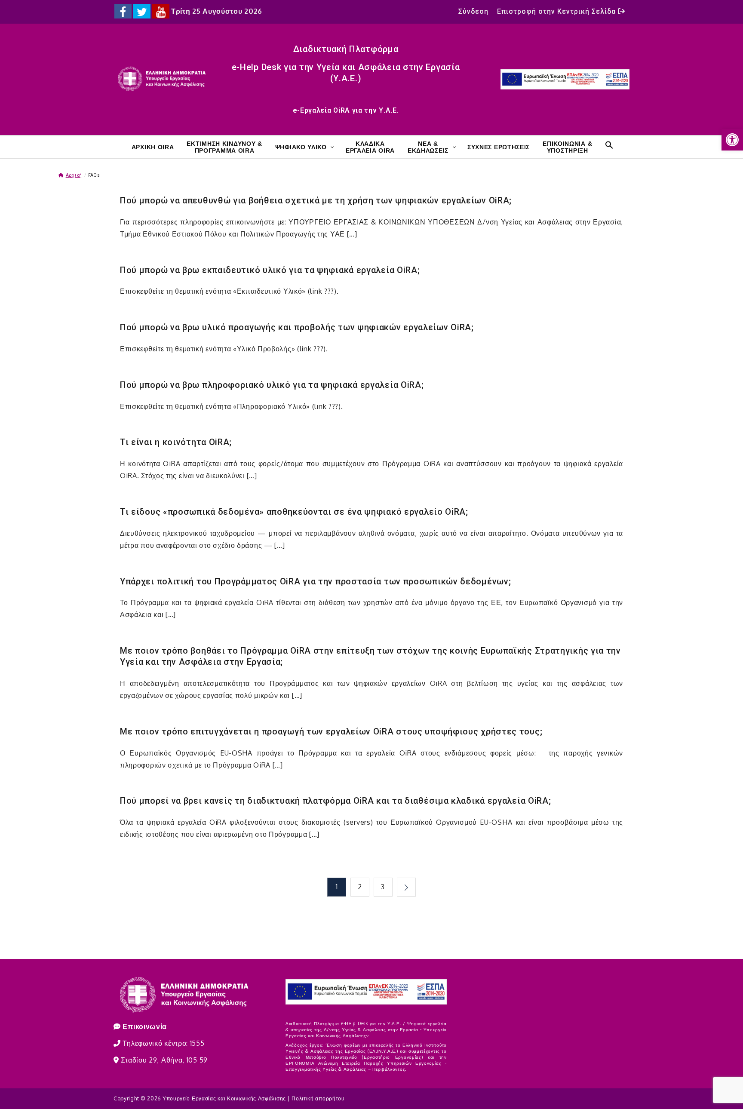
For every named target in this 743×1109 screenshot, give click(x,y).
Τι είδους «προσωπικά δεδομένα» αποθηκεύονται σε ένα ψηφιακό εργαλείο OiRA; (294, 512)
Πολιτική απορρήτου (318, 1098)
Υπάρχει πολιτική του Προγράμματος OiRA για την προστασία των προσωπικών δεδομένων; (315, 581)
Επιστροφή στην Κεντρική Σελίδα (557, 11)
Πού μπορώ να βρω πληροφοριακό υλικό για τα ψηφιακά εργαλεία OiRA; (272, 385)
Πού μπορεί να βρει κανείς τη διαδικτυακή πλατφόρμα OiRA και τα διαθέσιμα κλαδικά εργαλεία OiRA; (335, 801)
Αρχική (74, 175)
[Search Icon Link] (608, 145)
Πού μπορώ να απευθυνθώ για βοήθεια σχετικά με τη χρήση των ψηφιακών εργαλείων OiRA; (316, 200)
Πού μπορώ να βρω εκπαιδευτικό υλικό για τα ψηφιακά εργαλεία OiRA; (270, 270)
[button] (732, 140)
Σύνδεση (473, 11)
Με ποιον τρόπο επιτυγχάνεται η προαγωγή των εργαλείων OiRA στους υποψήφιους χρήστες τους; (331, 731)
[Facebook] (123, 11)
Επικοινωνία (145, 1026)
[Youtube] (160, 11)
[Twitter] (141, 11)
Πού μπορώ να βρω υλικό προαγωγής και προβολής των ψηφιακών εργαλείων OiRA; (297, 327)
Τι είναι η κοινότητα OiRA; (176, 442)
